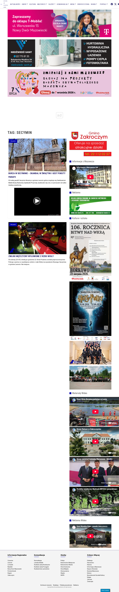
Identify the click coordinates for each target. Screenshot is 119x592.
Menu (72, 4)
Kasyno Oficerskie (92, 569)
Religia (89, 577)
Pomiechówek (12, 571)
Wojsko (63, 573)
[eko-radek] (90, 205)
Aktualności (15, 4)
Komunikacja (62, 4)
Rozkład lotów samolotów (41, 569)
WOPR (62, 575)
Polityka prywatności (66, 585)
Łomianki (10, 564)
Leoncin (10, 562)
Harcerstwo (90, 562)
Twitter (115, 4)
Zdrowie (89, 579)
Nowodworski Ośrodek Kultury (96, 575)
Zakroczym (11, 575)
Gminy (24, 4)
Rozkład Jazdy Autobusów (42, 564)
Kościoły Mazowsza (93, 571)
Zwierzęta (90, 581)
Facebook (112, 4)
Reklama (76, 585)
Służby (51, 4)
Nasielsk (10, 567)
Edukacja (89, 560)
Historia (89, 564)
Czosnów (10, 560)
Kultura (32, 4)
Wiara (93, 4)
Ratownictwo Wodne (67, 564)
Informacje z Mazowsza (94, 567)
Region (10, 573)
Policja (62, 560)
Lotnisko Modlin (38, 562)
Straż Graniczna (65, 567)
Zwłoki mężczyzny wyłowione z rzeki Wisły (31, 256)
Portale (103, 4)
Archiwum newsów (46, 585)
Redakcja (55, 585)
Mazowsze (41, 4)
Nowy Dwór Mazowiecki (14, 569)
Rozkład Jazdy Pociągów (41, 567)
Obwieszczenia (83, 4)
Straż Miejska (65, 569)
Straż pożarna (65, 571)
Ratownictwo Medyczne (68, 562)
